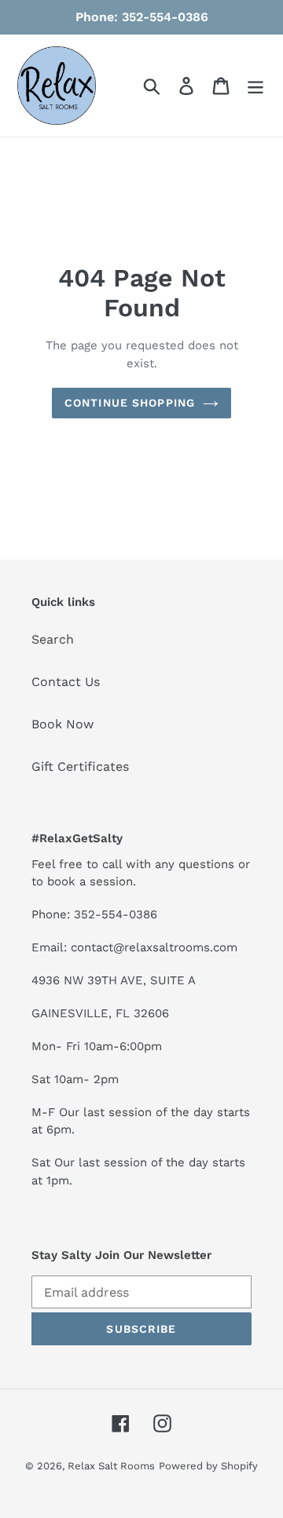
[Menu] (255, 86)
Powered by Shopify (208, 1466)
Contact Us (65, 681)
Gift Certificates (80, 766)
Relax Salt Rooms (111, 1466)
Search (52, 639)
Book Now (62, 724)
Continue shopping (129, 402)
